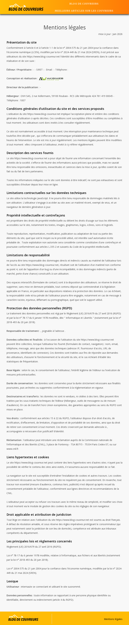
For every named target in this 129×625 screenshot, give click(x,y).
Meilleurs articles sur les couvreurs (84, 10)
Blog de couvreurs (84, 3)
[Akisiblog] (26, 7)
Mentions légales (113, 619)
